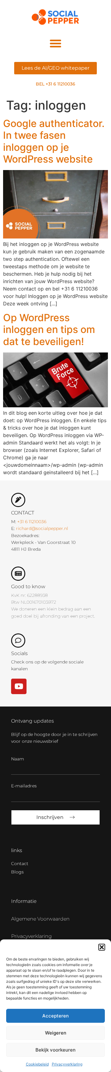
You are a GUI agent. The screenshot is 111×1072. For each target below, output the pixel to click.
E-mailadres (24, 786)
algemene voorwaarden (40, 919)
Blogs (17, 872)
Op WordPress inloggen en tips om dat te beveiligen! (49, 330)
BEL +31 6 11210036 (55, 84)
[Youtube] (19, 686)
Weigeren (55, 1033)
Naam (17, 759)
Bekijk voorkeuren (55, 1050)
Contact (19, 863)
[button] (102, 947)
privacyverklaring (31, 936)
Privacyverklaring (67, 1064)
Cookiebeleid (37, 1064)
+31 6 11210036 (31, 521)
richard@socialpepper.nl (42, 528)
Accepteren (55, 1016)
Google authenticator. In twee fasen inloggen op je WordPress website (54, 141)
